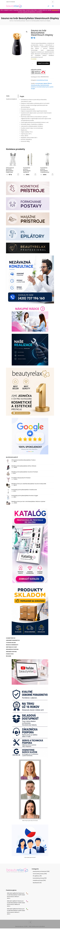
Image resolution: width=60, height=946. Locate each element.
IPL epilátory (36, 876)
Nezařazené (36, 882)
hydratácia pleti (44, 85)
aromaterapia (39, 83)
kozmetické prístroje (19, 20)
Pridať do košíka (43, 63)
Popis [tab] (7, 96)
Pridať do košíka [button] (18, 174)
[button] (26, 31)
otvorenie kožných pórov (42, 87)
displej (45, 83)
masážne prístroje (38, 880)
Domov (11, 20)
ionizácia (33, 87)
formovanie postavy (38, 873)
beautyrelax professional (39, 871)
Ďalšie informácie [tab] (11, 99)
